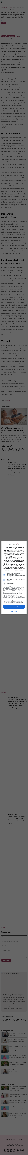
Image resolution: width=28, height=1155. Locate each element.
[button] (14, 584)
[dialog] (14, 577)
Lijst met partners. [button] (20, 593)
